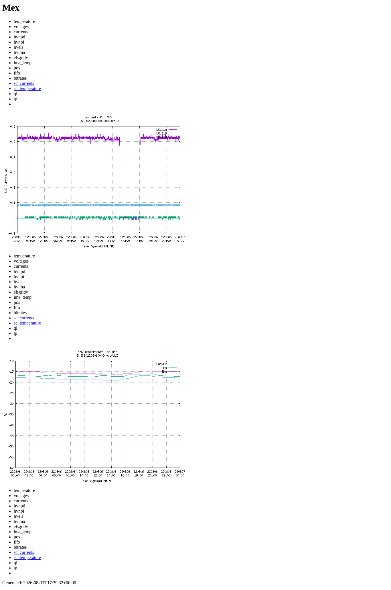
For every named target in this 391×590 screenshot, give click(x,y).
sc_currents (24, 83)
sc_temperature (27, 88)
